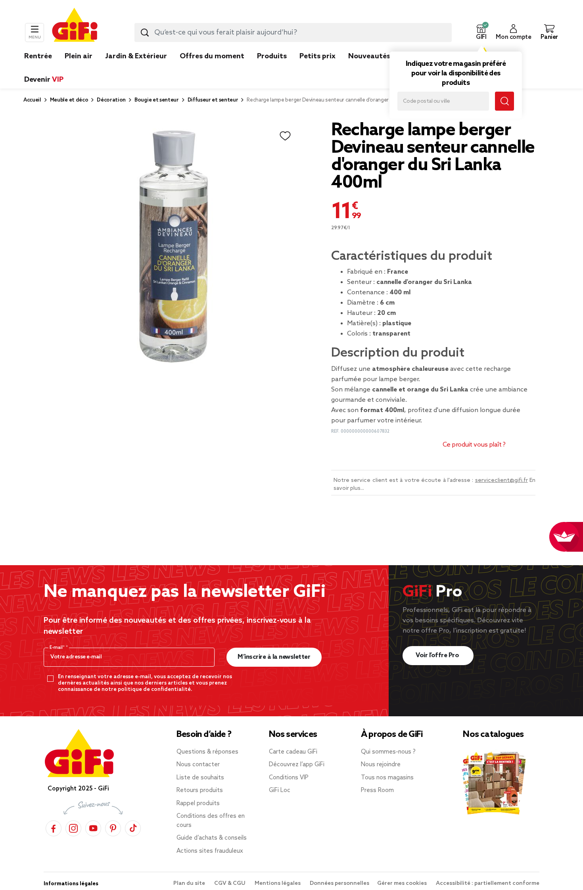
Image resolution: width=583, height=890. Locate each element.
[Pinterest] (113, 827)
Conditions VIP (289, 777)
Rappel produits (198, 803)
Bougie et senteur (156, 100)
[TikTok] (133, 827)
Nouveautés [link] (369, 56)
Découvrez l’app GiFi (296, 764)
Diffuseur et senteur (213, 100)
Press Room (377, 790)
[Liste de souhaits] (285, 136)
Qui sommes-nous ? (388, 752)
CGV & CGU (230, 883)
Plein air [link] (78, 56)
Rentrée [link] (38, 56)
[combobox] (293, 32)
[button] (481, 32)
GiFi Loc (279, 790)
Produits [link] (272, 56)
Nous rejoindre (381, 764)
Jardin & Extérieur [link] (136, 56)
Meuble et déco (69, 100)
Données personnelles (339, 883)
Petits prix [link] (317, 56)
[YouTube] (93, 827)
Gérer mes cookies (402, 883)
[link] (272, 68)
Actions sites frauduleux (209, 851)
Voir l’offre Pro (438, 655)
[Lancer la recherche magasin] (504, 101)
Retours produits (199, 790)
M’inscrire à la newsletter (274, 657)
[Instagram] (73, 827)
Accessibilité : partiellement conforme (487, 883)
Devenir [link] (43, 79)
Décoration (111, 100)
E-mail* (58, 647)
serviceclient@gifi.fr (501, 480)
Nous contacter (198, 764)
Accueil (32, 100)
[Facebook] (53, 827)
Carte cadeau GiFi (293, 752)
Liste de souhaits (200, 777)
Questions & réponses (207, 752)
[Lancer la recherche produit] (145, 32)
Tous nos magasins (387, 777)
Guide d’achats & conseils (211, 838)
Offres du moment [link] (212, 56)
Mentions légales (278, 883)
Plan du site (189, 883)
